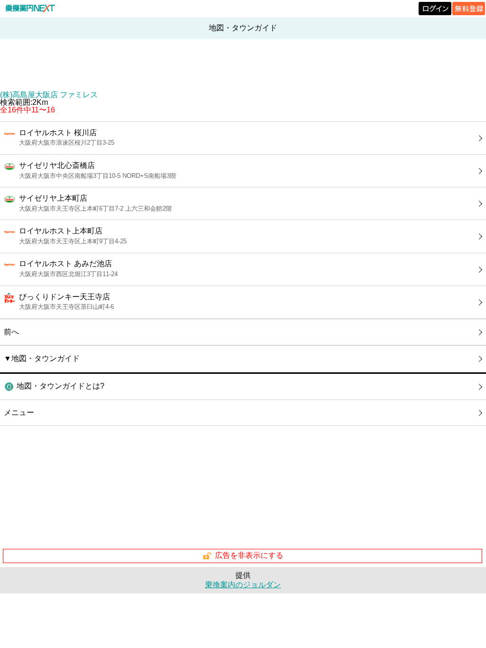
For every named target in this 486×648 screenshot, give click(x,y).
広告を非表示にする (249, 555)
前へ (11, 332)
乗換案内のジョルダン (243, 585)
